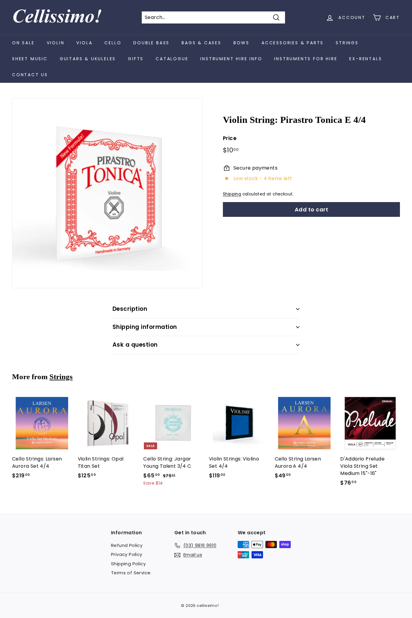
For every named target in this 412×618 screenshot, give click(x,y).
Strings (61, 377)
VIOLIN (56, 43)
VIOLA (84, 43)
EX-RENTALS (365, 59)
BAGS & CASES (201, 43)
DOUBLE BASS (151, 43)
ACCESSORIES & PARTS (292, 43)
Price (229, 138)
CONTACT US (30, 75)
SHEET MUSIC (30, 59)
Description (130, 309)
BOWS (241, 43)
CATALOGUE (172, 59)
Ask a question (135, 345)
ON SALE (23, 43)
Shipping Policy (128, 563)
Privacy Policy (126, 554)
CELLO (112, 43)
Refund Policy (126, 545)
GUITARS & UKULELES (88, 59)
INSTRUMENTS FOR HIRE (305, 59)
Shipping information (145, 327)
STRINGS (347, 43)
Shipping (232, 194)
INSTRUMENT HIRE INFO (231, 59)
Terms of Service (131, 573)
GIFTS (136, 59)
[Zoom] (107, 193)
